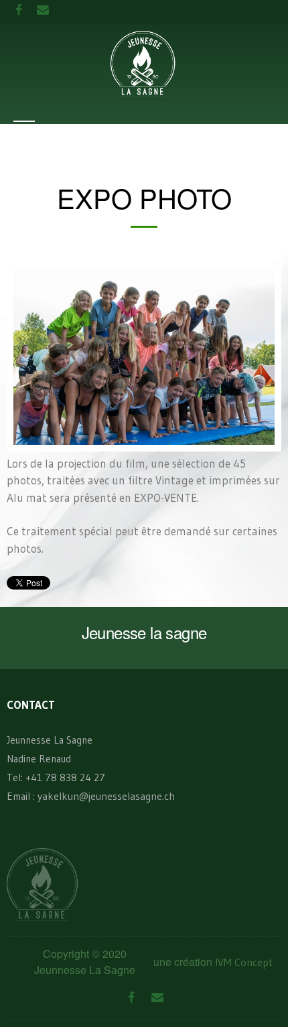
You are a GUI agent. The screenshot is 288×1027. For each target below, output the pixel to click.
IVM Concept (244, 962)
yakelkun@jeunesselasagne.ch (106, 796)
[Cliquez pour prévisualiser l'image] (144, 356)
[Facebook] (131, 998)
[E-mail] (157, 998)
